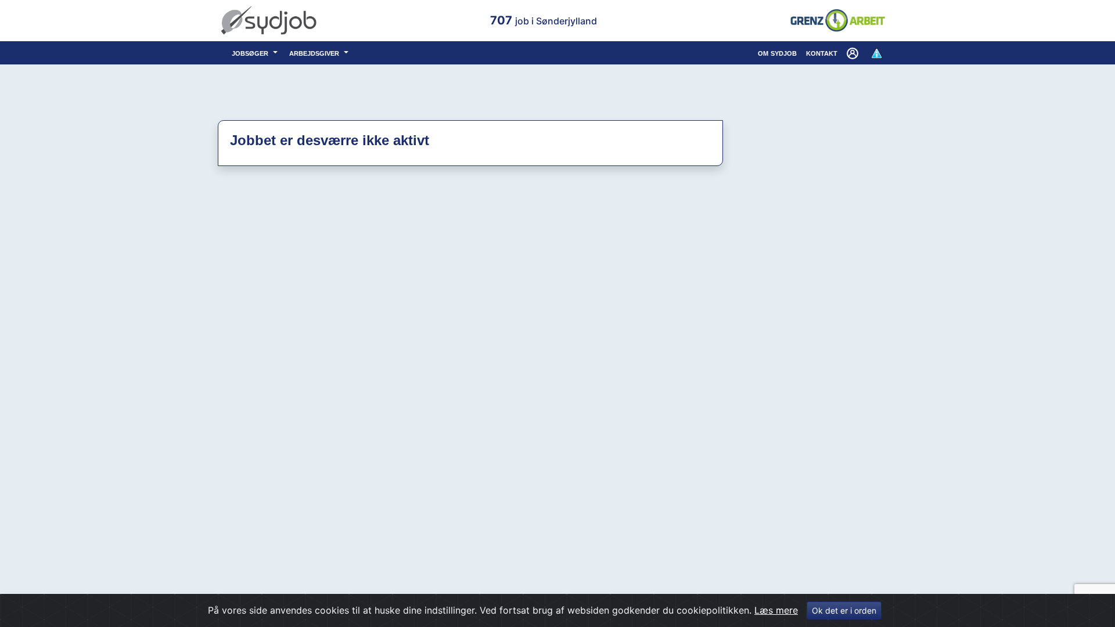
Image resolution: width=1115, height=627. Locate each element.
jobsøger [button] (251, 52)
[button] (853, 52)
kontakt (821, 52)
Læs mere (776, 610)
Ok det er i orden (844, 610)
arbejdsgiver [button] (315, 52)
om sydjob (777, 52)
